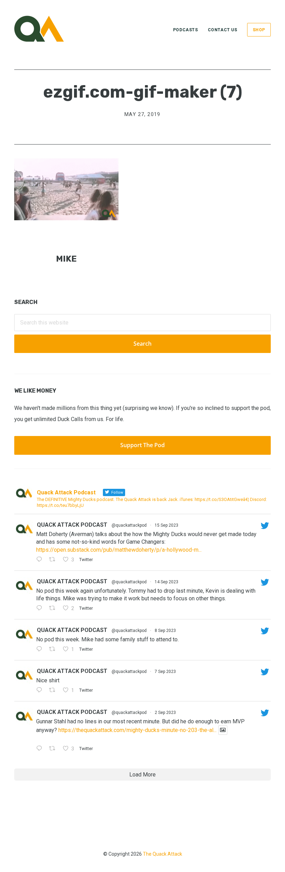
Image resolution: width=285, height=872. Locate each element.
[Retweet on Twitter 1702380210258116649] (54, 608)
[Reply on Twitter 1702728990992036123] (40, 560)
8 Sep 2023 (165, 630)
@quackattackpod (129, 525)
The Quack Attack (162, 854)
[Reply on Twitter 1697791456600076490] (40, 749)
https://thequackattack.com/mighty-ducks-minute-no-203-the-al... (137, 730)
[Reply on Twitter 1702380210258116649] (40, 608)
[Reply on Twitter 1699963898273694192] (40, 649)
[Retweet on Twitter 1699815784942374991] (54, 690)
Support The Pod (142, 445)
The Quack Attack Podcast (49, 29)
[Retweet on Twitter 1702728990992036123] (54, 560)
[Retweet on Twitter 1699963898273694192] (54, 649)
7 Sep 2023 (165, 671)
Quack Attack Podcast (72, 524)
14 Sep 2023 (166, 581)
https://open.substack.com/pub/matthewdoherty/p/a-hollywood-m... (119, 549)
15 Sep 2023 (166, 525)
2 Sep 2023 (165, 712)
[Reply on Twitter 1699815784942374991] (40, 690)
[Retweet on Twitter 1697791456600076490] (54, 749)
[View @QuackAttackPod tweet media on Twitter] (222, 730)
